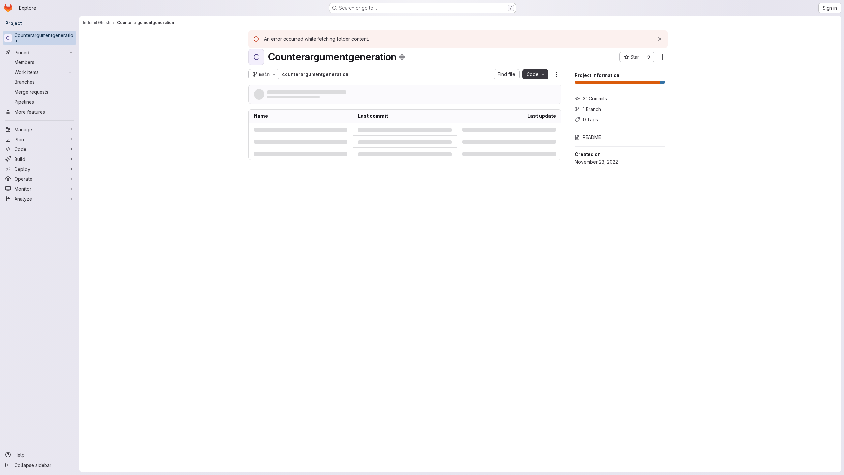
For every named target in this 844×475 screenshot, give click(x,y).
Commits (595, 98)
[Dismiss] (660, 39)
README (592, 137)
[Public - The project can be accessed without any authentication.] (402, 57)
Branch (592, 109)
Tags (590, 119)
